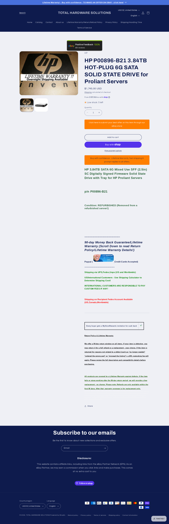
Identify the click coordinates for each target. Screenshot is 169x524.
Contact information (130, 515)
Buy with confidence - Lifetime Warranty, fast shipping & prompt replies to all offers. (117, 160)
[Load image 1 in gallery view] (26, 105)
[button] (22, 13)
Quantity (88, 107)
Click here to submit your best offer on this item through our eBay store (117, 124)
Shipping (88, 92)
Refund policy (73, 515)
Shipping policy (114, 515)
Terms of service (100, 515)
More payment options (113, 151)
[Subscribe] (105, 448)
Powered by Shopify (57, 515)
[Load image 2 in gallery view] (41, 105)
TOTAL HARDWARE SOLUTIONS (38, 515)
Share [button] (90, 406)
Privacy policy (86, 515)
